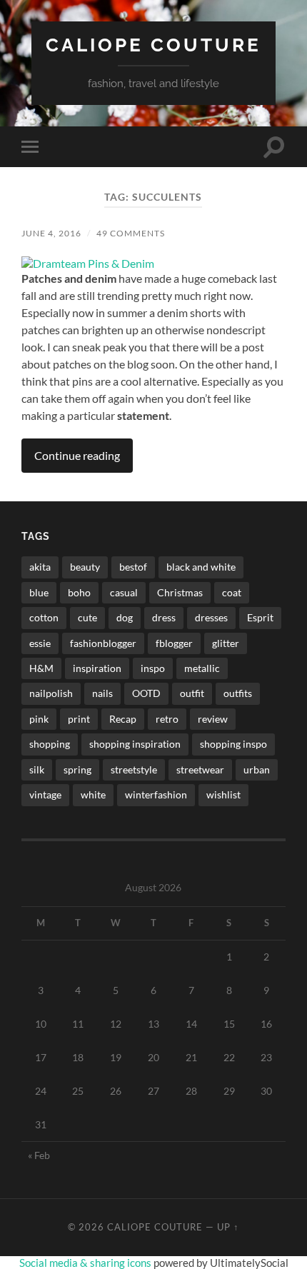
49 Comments (130, 233)
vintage (45, 794)
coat (231, 592)
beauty (85, 567)
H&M (41, 668)
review (213, 719)
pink (39, 719)
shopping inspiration (135, 744)
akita (40, 567)
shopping (49, 744)
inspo (153, 668)
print (79, 719)
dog (124, 617)
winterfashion (156, 794)
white (93, 794)
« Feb (39, 1155)
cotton (44, 617)
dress (164, 617)
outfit (192, 693)
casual (124, 592)
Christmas (180, 592)
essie (40, 643)
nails (102, 693)
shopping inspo (233, 744)
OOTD (146, 693)
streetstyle (134, 769)
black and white (201, 567)
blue (39, 592)
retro (167, 719)
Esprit (260, 617)
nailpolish (51, 693)
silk (36, 769)
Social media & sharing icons (86, 1262)
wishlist (223, 794)
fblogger (174, 643)
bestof (133, 567)
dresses (211, 617)
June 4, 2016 (51, 233)
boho (79, 592)
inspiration (97, 668)
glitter (225, 643)
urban (256, 769)
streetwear (200, 769)
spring (77, 769)
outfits (237, 693)
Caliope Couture (153, 45)
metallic (202, 668)
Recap (122, 719)
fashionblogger (103, 643)
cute (87, 617)
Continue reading (77, 455)
